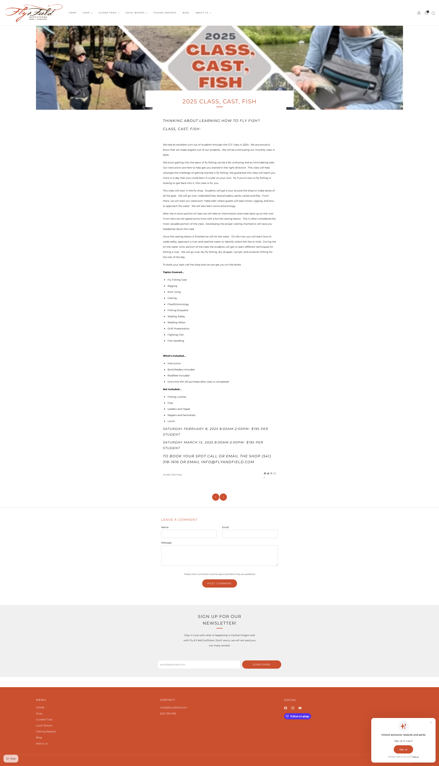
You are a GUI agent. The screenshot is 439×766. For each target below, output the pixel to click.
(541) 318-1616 (168, 713)
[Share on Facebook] (265, 473)
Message (166, 542)
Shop (86, 12)
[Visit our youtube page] (302, 708)
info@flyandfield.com (173, 707)
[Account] (419, 12)
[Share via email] (274, 473)
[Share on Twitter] (268, 473)
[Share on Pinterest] (271, 473)
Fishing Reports (165, 12)
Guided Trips (108, 12)
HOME (72, 12)
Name (164, 527)
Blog (186, 12)
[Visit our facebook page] (287, 708)
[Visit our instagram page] (295, 708)
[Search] (432, 13)
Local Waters (135, 12)
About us (202, 12)
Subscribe (261, 664)
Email (225, 527)
